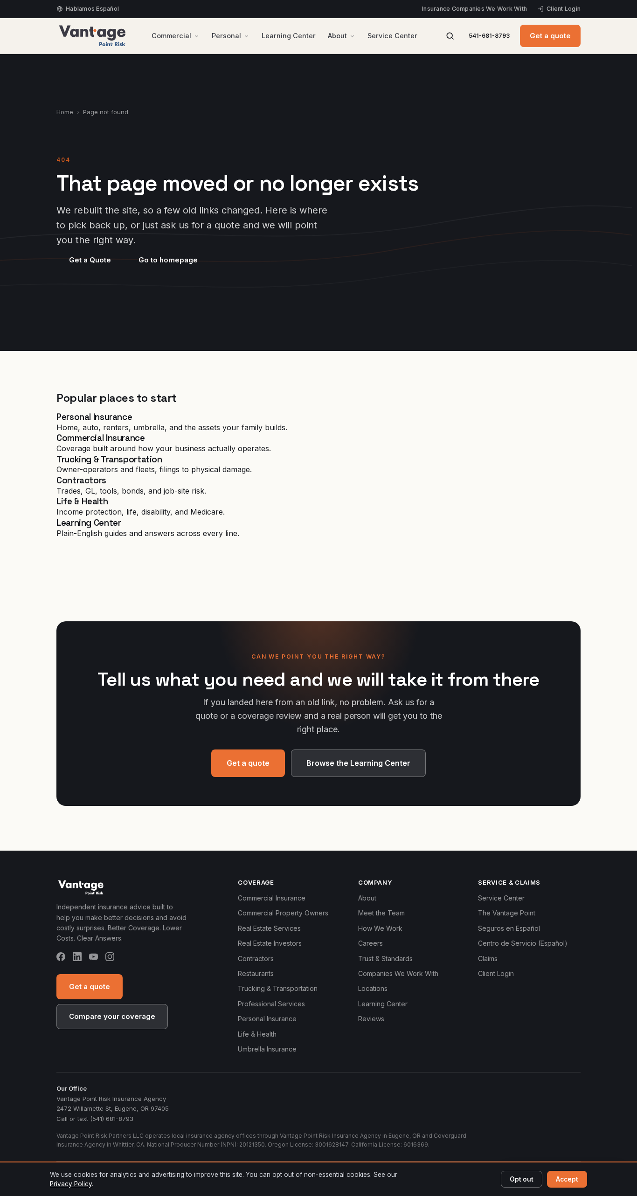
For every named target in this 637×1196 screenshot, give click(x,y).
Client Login (564, 8)
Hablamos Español (92, 8)
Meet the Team (381, 913)
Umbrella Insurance (267, 1049)
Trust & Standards (385, 958)
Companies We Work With (398, 973)
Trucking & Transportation (278, 988)
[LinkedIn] (77, 958)
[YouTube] (93, 958)
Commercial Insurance (271, 898)
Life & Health (257, 1034)
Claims (488, 958)
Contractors (256, 958)
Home (64, 112)
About (337, 36)
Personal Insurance (267, 1019)
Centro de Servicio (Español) (523, 943)
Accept (567, 1179)
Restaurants (256, 973)
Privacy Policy (71, 1184)
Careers (370, 943)
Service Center (392, 36)
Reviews (371, 1019)
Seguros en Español (509, 928)
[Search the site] (450, 35)
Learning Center (289, 36)
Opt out (521, 1179)
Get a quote (550, 35)
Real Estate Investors (270, 943)
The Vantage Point (506, 913)
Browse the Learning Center (358, 763)
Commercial (171, 36)
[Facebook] (60, 958)
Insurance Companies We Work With (474, 8)
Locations (373, 988)
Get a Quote (90, 259)
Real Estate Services (269, 928)
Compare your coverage (112, 1016)
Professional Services (271, 1004)
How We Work (380, 928)
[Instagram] (109, 958)
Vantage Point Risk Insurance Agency (111, 1098)
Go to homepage (168, 259)
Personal (226, 36)
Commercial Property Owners (283, 913)
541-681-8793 (489, 36)
